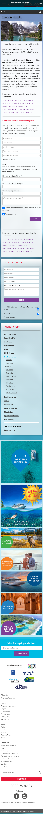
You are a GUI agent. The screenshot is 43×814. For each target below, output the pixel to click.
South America (10, 397)
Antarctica (8, 404)
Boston (6, 103)
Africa (6, 401)
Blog (2, 748)
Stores (3, 701)
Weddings (4, 764)
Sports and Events (11, 416)
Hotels (3, 730)
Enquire (3, 709)
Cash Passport (5, 751)
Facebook (16, 796)
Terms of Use (5, 719)
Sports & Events (6, 735)
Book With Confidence (8, 698)
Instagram (24, 796)
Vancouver (8, 112)
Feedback (4, 767)
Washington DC (24, 112)
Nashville (27, 103)
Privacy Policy (5, 717)
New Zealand (9, 345)
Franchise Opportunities (8, 706)
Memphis (16, 103)
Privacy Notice (5, 714)
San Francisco (26, 109)
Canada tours (9, 430)
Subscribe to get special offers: (21, 643)
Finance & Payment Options (10, 756)
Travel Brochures (6, 761)
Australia (8, 342)
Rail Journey (9, 419)
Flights (3, 727)
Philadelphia (9, 109)
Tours (3, 738)
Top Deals (7, 101)
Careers (3, 703)
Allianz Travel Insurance (8, 746)
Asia (6, 349)
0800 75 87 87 (21, 786)
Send (21, 300)
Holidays (4, 732)
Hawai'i (18, 101)
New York (23, 106)
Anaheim (28, 101)
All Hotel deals (10, 334)
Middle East (8, 412)
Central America (10, 408)
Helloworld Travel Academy (9, 759)
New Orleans (9, 106)
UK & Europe (9, 353)
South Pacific (9, 338)
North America (10, 357)
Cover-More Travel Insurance (10, 754)
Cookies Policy (5, 711)
